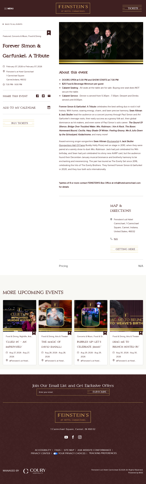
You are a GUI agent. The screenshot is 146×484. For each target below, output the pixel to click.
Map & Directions (120, 208)
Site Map (69, 450)
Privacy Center (40, 453)
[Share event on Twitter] (43, 96)
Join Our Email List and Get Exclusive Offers (73, 385)
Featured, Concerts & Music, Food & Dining (22, 36)
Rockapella (113, 141)
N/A (116, 239)
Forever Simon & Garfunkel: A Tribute (26, 51)
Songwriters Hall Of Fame (72, 145)
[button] (132, 8)
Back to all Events (13, 24)
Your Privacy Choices (72, 453)
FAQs (57, 450)
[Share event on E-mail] (49, 96)
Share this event (15, 96)
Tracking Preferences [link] (103, 453)
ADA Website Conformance (94, 450)
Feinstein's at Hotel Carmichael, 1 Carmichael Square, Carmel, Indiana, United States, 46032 (126, 225)
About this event (73, 72)
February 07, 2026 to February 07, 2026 (24, 66)
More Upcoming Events (33, 292)
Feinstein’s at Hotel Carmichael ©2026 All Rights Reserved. (117, 471)
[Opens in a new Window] (66, 437)
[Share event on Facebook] (37, 96)
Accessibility (43, 450)
